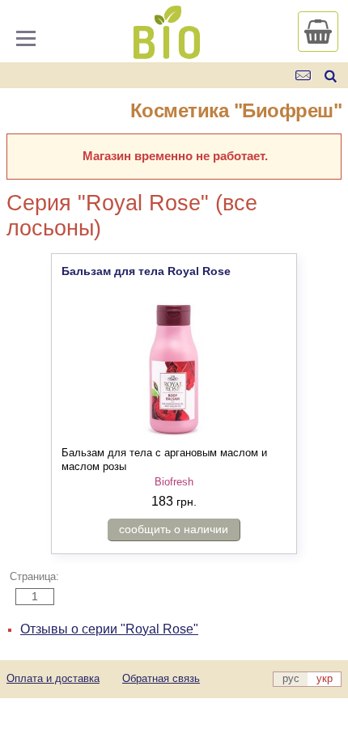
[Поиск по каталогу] (331, 75)
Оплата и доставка (53, 678)
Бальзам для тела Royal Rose (146, 271)
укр (324, 678)
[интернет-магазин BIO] (167, 52)
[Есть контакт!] (303, 76)
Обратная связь (161, 678)
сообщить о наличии (173, 529)
